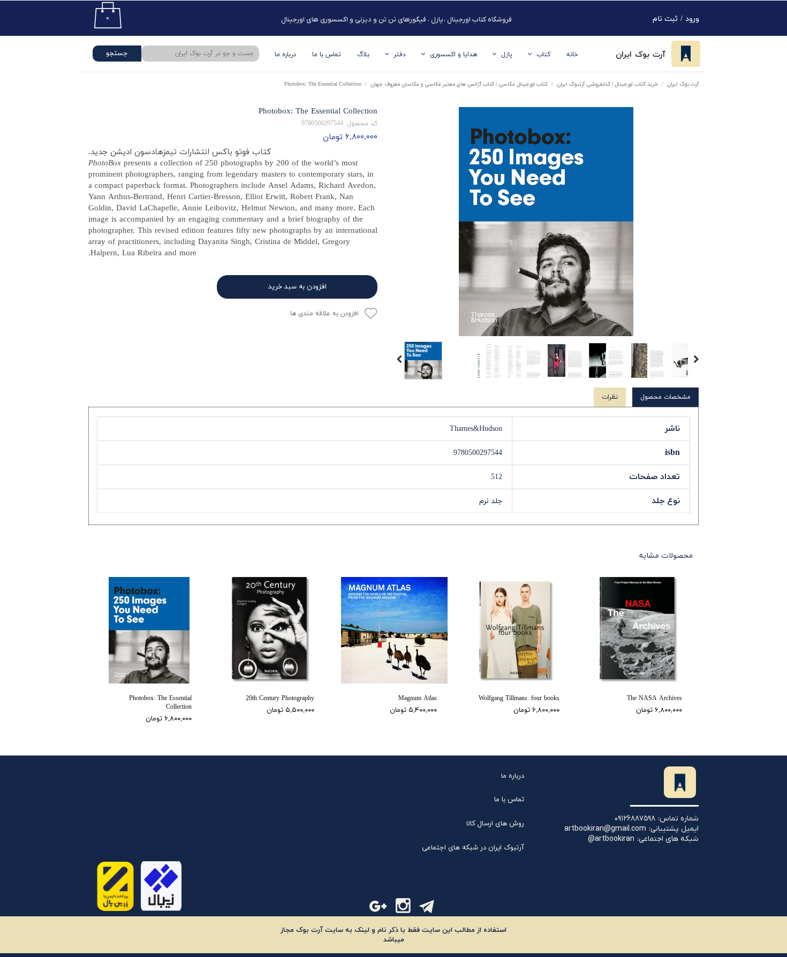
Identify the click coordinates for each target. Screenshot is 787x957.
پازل (506, 54)
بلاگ (363, 54)
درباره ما (512, 776)
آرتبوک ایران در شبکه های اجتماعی (473, 848)
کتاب (543, 54)
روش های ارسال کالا (495, 824)
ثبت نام (665, 19)
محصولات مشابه (666, 556)
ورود (692, 19)
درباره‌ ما (285, 54)
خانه (572, 54)
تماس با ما (326, 54)
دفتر (400, 54)
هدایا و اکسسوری (453, 54)
